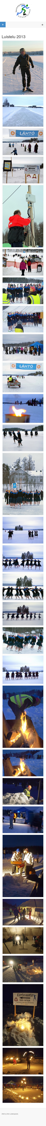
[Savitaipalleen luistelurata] (23, 10)
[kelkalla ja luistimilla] (23, 142)
